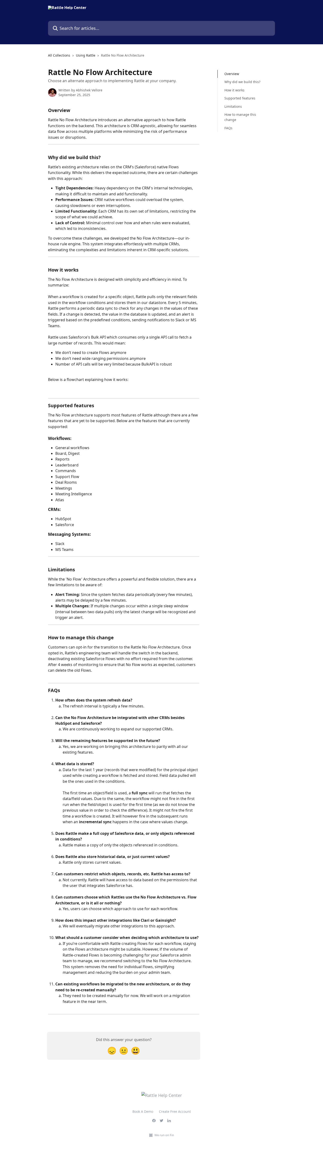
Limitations (233, 106)
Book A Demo (142, 1111)
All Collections (59, 55)
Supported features (239, 98)
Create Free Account (175, 1111)
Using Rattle (85, 55)
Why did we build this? (242, 82)
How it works (234, 90)
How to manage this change (240, 117)
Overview (231, 74)
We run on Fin (164, 1135)
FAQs (228, 128)
